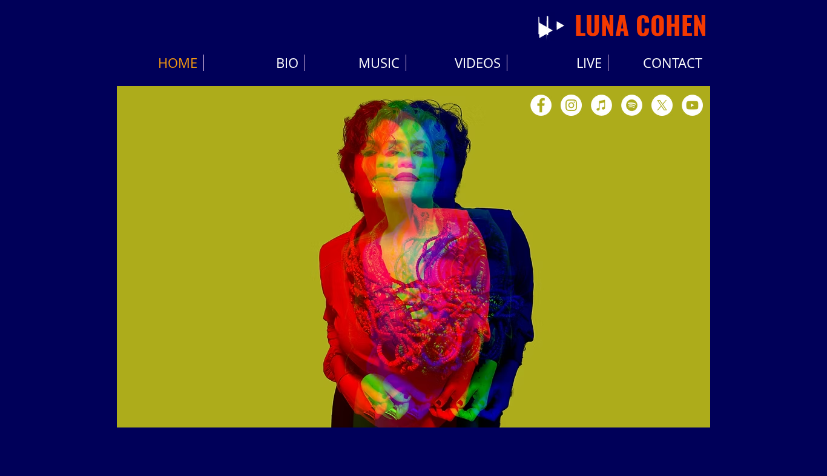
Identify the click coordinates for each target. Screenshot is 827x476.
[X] (662, 105)
